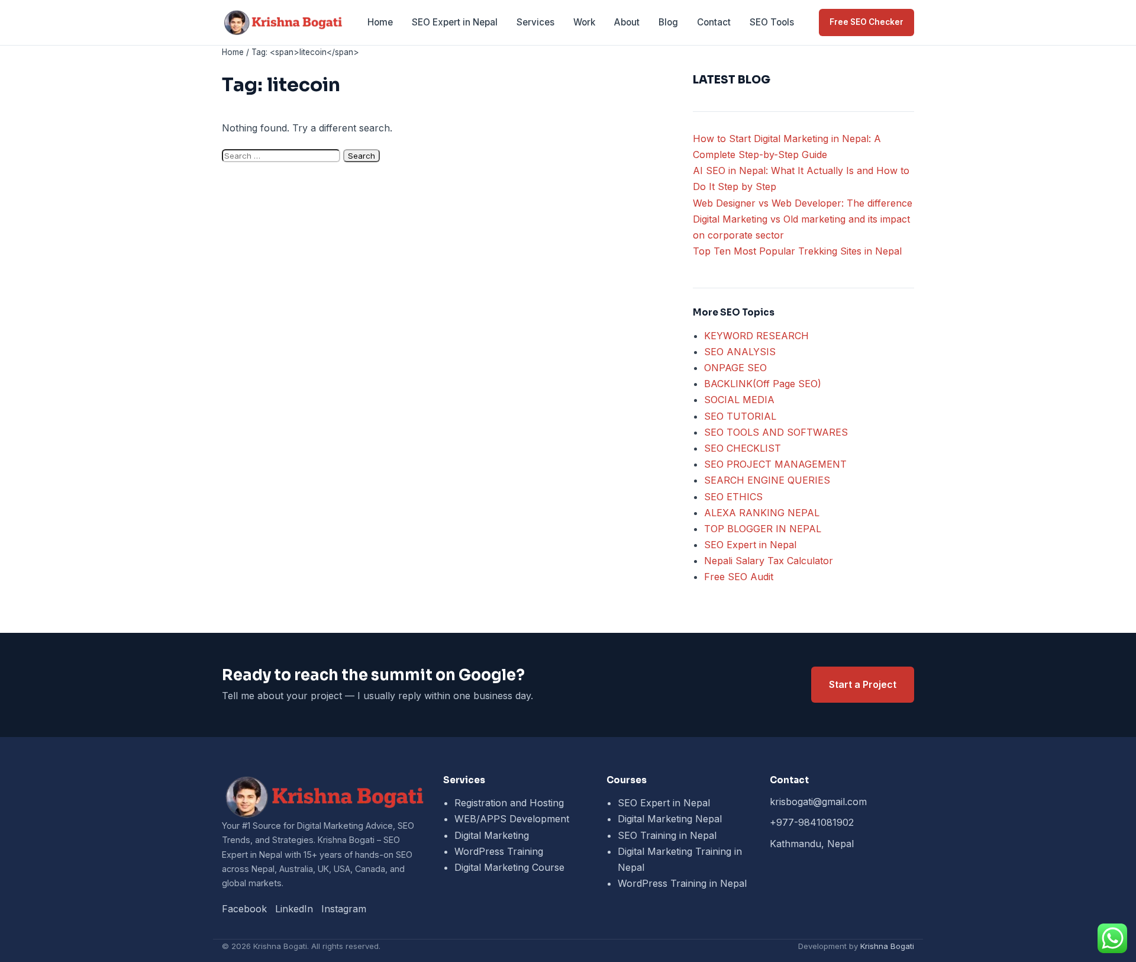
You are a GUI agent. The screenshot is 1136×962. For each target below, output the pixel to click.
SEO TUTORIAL (740, 416)
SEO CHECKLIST (742, 448)
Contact (714, 22)
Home (380, 22)
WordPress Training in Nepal (682, 883)
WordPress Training (498, 851)
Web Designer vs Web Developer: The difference (802, 203)
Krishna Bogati (887, 946)
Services (535, 22)
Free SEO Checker (866, 22)
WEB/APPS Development (511, 819)
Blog (668, 22)
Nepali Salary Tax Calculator (768, 561)
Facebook (244, 909)
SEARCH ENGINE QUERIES (767, 480)
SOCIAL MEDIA (739, 400)
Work (584, 22)
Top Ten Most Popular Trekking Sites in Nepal (797, 251)
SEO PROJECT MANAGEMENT (775, 464)
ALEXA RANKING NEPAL (761, 513)
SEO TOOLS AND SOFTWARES (776, 432)
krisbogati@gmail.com (818, 801)
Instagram (343, 909)
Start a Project (862, 684)
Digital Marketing (491, 835)
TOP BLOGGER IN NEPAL (762, 529)
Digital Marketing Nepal (670, 819)
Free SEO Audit (738, 577)
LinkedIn (294, 909)
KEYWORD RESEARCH (756, 336)
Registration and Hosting (509, 803)
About (627, 22)
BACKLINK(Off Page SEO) (762, 384)
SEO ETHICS (733, 497)
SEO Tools (772, 22)
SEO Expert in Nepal (455, 22)
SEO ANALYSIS (740, 352)
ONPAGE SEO (735, 368)
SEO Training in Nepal (667, 835)
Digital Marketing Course (509, 867)
